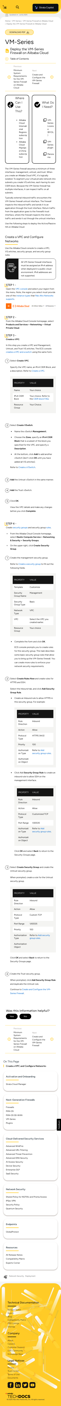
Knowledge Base (15, 1354)
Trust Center (13, 1371)
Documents (13, 1378)
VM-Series (16, 21)
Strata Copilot (46, 7)
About (10, 1340)
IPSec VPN (11, 1201)
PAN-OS (10, 1111)
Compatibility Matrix (15, 1259)
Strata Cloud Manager (16, 1084)
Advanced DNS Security (17, 1158)
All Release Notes (14, 1255)
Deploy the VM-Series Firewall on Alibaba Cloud (26, 24)
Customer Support (16, 1347)
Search (11, 1313)
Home (7, 21)
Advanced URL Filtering (17, 1150)
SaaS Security (12, 1173)
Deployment (30, 1276)
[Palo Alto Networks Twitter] (25, 1387)
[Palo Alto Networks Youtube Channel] (32, 1387)
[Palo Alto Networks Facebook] (11, 1387)
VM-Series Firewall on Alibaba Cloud (38, 21)
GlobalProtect (12, 1232)
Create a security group (29, 564)
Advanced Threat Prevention (19, 1154)
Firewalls (10, 1107)
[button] (59, 1125)
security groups (20, 527)
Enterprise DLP (13, 1170)
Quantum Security (14, 1208)
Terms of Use (14, 1374)
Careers (11, 1344)
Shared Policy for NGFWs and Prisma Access (26, 1197)
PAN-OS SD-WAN (14, 1115)
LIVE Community (15, 1350)
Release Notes (14, 1310)
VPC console (21, 289)
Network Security (16, 1276)
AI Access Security (14, 1162)
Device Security (13, 1166)
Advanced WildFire (14, 1146)
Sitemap (11, 1327)
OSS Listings (13, 1323)
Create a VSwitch (26, 467)
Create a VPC (38, 371)
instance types (23, 295)
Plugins (9, 1123)
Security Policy (12, 1204)
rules (48, 527)
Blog (10, 1316)
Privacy (11, 1367)
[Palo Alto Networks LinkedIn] (18, 1387)
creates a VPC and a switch (19, 352)
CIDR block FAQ (41, 399)
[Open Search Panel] (17, 8)
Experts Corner (13, 1263)
